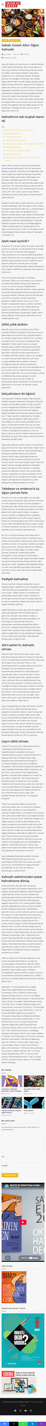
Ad (3, 1156)
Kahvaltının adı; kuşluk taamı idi (19, 130)
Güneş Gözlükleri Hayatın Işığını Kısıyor (11, 1112)
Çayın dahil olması (13, 154)
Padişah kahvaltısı (13, 147)
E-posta (5, 1165)
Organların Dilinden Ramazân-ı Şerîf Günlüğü (11, 1090)
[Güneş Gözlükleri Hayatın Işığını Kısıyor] (12, 1102)
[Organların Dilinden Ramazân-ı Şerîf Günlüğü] (12, 1081)
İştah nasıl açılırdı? (13, 133)
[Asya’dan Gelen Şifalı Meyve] (34, 1081)
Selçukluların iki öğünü (15, 140)
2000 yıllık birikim (13, 137)
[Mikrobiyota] (34, 1102)
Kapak (5, 40)
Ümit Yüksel (7, 54)
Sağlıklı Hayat (14, 40)
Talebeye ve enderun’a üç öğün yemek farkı (24, 144)
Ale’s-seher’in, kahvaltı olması (17, 151)
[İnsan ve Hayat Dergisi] (13, 4)
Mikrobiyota (28, 1110)
